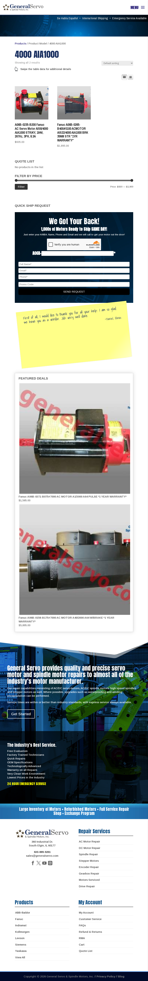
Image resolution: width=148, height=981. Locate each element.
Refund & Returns (90, 931)
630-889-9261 (42, 851)
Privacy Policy (106, 976)
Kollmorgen (22, 931)
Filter (21, 186)
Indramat (21, 925)
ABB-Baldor (22, 912)
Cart (81, 944)
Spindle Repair (88, 854)
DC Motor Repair (89, 847)
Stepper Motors (89, 860)
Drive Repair (87, 886)
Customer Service (90, 919)
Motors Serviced (89, 879)
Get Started (21, 714)
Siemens (20, 944)
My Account (86, 912)
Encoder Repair (89, 867)
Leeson (20, 938)
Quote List (85, 950)
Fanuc (19, 919)
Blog (121, 976)
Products (20, 43)
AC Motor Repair (89, 841)
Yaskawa (21, 950)
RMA (82, 938)
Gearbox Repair (89, 873)
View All (20, 957)
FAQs (82, 925)
